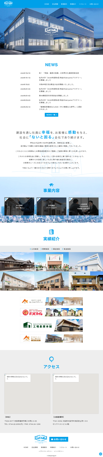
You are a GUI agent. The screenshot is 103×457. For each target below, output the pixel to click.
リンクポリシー (59, 451)
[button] (100, 454)
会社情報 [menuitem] (55, 4)
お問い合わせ (60, 439)
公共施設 (34, 249)
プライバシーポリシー (46, 451)
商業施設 (45, 249)
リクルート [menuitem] (83, 4)
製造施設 (67, 249)
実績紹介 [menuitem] (73, 4)
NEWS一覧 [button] (50, 115)
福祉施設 (56, 249)
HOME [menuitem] (46, 4)
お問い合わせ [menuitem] (94, 4)
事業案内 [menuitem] (64, 4)
